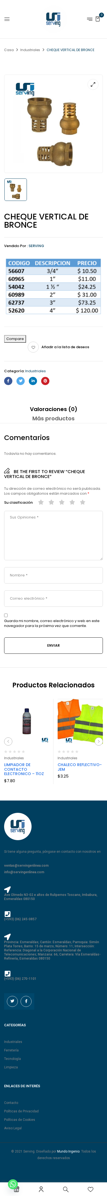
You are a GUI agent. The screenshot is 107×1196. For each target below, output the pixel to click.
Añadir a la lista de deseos (65, 347)
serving (36, 245)
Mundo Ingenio (68, 1151)
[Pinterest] (45, 381)
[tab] (53, 409)
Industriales (30, 50)
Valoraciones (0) (53, 409)
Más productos (53, 418)
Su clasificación (18, 502)
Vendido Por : (16, 245)
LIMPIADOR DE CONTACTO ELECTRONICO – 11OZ (24, 769)
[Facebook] (8, 381)
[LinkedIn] (33, 381)
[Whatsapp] (13, 1184)
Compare (15, 338)
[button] (97, 18)
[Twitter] (20, 381)
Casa (9, 50)
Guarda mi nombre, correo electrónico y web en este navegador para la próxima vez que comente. (52, 623)
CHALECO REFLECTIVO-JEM (80, 767)
